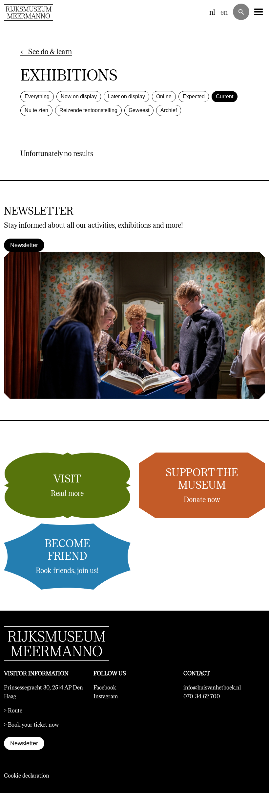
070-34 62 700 (201, 696)
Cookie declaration (26, 775)
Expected (194, 96)
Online (164, 96)
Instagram (105, 696)
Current (224, 96)
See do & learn (46, 51)
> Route (13, 710)
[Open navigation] (258, 11)
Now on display (79, 96)
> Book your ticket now (31, 724)
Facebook (104, 687)
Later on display (126, 96)
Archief (168, 110)
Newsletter (24, 245)
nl (212, 11)
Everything (37, 96)
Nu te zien (36, 110)
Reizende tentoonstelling (88, 110)
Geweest (139, 110)
